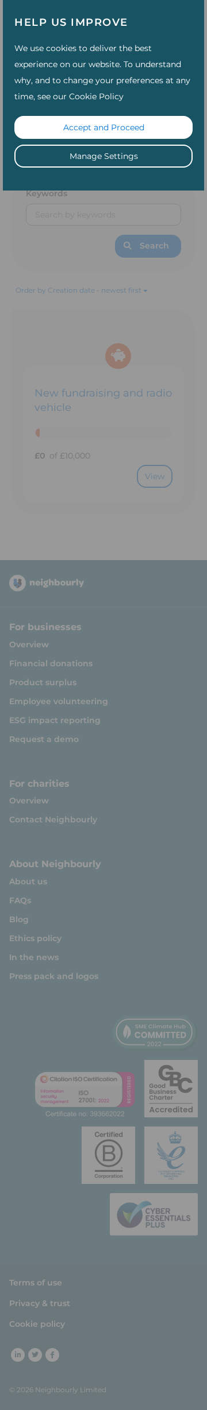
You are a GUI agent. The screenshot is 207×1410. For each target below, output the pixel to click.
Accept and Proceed (103, 127)
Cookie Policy (96, 96)
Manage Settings (104, 156)
